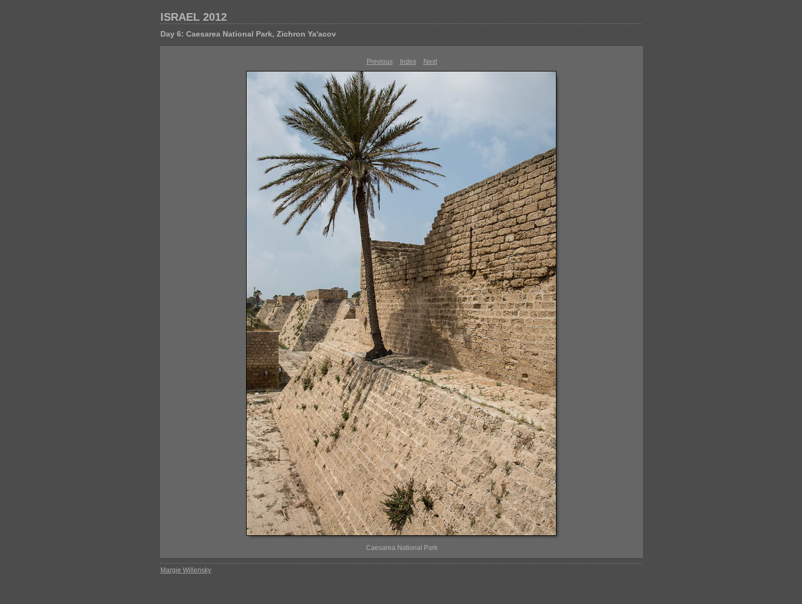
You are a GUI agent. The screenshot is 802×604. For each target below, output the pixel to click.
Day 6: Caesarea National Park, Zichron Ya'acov (248, 33)
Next (430, 61)
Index (408, 61)
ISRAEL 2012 (193, 17)
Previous (380, 61)
